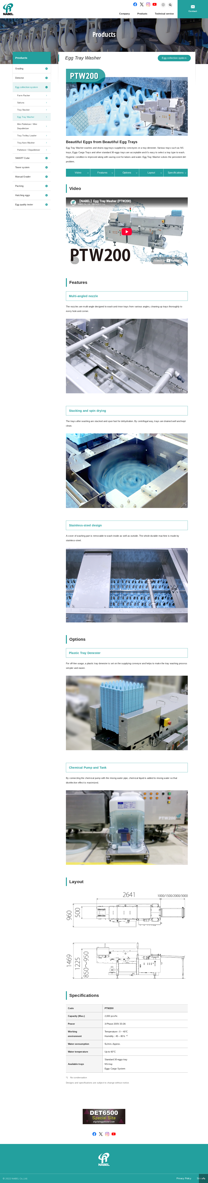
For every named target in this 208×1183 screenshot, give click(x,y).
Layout (151, 172)
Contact (193, 11)
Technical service (164, 13)
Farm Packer (23, 95)
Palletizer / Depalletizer (28, 150)
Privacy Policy (183, 1178)
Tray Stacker (23, 110)
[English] (163, 5)
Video (78, 172)
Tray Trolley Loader (27, 135)
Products (142, 13)
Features (102, 172)
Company (124, 13)
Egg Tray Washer (25, 117)
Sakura (20, 102)
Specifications (175, 172)
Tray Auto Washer (26, 142)
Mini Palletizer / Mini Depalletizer (27, 126)
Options (127, 172)
